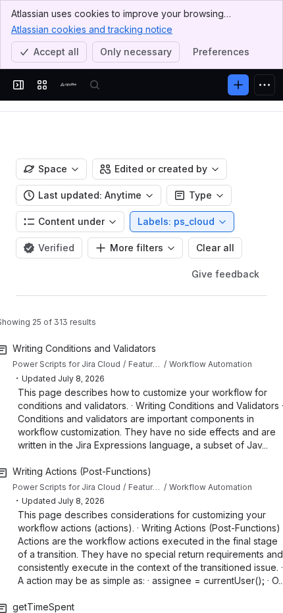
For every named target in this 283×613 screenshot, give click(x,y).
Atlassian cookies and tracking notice (91, 29)
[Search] (94, 84)
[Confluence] (68, 84)
